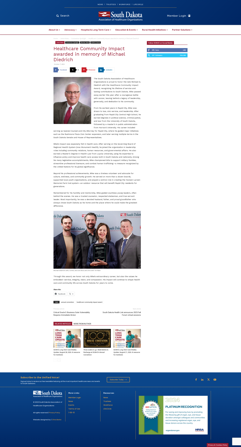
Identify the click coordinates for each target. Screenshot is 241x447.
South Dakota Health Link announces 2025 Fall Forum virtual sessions (122, 313)
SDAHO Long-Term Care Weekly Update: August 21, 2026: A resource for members (126, 352)
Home (55, 38)
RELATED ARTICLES (63, 324)
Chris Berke (56, 419)
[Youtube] (214, 379)
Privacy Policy (54, 412)
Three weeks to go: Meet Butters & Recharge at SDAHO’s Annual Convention (95, 352)
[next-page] (59, 359)
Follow (183, 55)
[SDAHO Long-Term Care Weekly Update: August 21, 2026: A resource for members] (127, 338)
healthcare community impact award (89, 302)
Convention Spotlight (78, 38)
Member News (85, 42)
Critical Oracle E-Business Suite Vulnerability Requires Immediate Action (71, 313)
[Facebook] (196, 379)
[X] (208, 379)
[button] (62, 15)
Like (184, 50)
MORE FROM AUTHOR (82, 324)
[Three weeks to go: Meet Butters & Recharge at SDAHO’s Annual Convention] (97, 338)
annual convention (67, 302)
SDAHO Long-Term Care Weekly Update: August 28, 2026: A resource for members (66, 352)
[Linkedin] (202, 379)
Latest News (64, 38)
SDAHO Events (95, 42)
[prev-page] (55, 359)
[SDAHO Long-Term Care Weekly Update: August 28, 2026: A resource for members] (67, 338)
